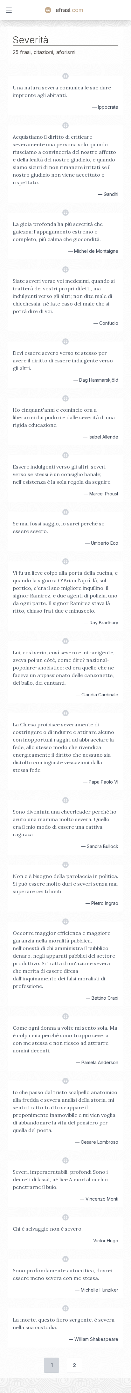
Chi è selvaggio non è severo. (48, 1229)
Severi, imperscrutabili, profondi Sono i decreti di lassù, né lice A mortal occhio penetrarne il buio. (60, 1179)
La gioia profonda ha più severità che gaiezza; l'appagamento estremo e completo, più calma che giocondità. (58, 231)
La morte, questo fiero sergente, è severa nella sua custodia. (63, 1323)
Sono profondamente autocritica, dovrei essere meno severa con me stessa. (62, 1274)
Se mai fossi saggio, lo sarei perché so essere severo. (59, 527)
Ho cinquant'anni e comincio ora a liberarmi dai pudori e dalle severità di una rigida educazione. (64, 417)
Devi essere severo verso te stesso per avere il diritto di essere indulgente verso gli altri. (63, 360)
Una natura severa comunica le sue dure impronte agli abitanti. (62, 91)
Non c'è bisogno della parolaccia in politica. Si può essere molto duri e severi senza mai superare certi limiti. (65, 883)
